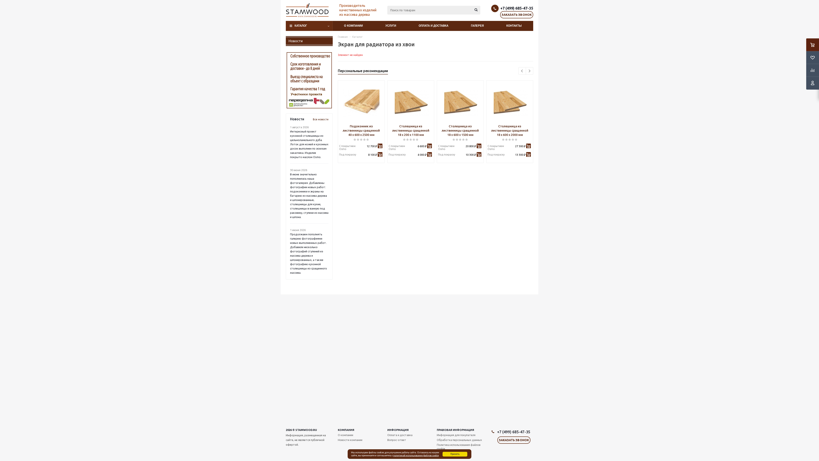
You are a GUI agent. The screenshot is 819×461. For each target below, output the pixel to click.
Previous (522, 70)
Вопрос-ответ (396, 439)
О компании (353, 25)
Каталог (301, 25)
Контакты (514, 25)
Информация (398, 429)
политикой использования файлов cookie (416, 455)
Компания (346, 429)
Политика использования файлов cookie (459, 446)
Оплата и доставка (433, 25)
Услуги (390, 25)
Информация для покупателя (456, 434)
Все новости (320, 119)
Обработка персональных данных (459, 439)
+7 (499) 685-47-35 (516, 8)
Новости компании (350, 439)
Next (529, 70)
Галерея (477, 25)
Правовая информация (455, 429)
